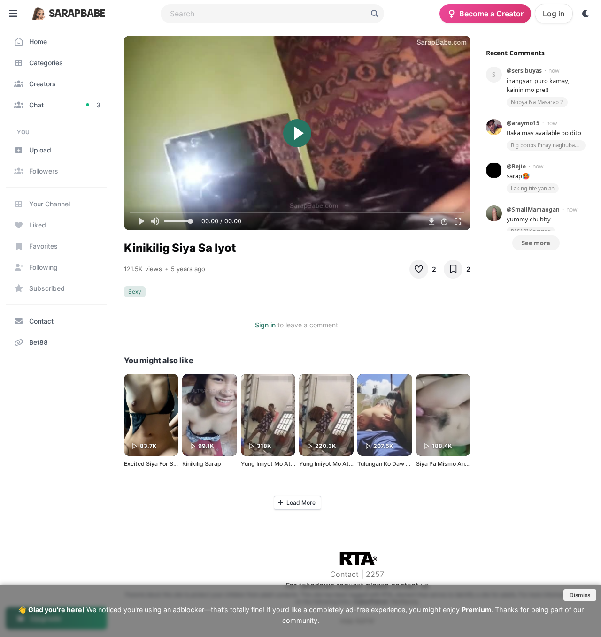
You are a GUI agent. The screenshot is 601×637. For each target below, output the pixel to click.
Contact (344, 574)
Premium (476, 610)
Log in (554, 13)
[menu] (13, 13)
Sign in (265, 325)
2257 (375, 574)
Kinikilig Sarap (201, 463)
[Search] (374, 13)
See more (536, 243)
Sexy (134, 291)
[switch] (586, 13)
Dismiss (580, 595)
